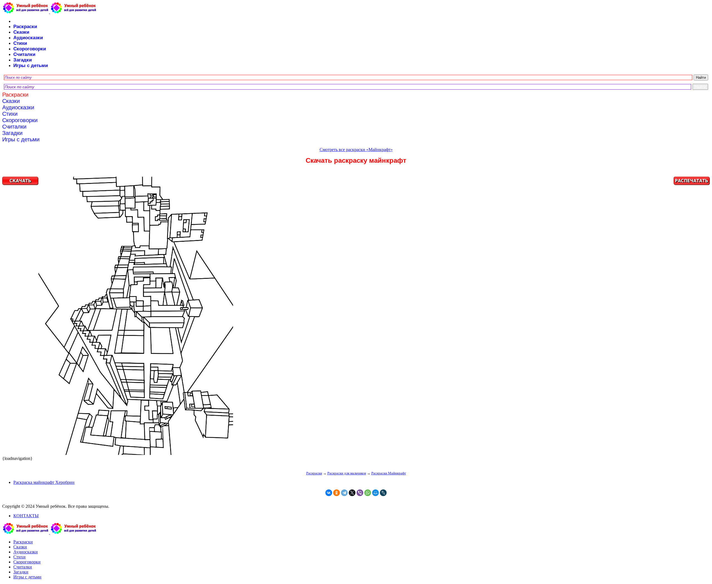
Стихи (20, 43)
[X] (352, 492)
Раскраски (25, 26)
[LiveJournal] (383, 492)
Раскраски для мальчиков (346, 473)
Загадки (22, 60)
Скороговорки (29, 48)
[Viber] (360, 492)
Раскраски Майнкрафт (388, 473)
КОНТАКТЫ (26, 515)
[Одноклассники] (336, 492)
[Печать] (356, 316)
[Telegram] (344, 492)
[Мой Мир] (375, 492)
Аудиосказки (28, 37)
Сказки (21, 32)
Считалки (24, 54)
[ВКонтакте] (328, 492)
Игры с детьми (30, 65)
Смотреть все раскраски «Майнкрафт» (356, 149)
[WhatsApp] (367, 492)
